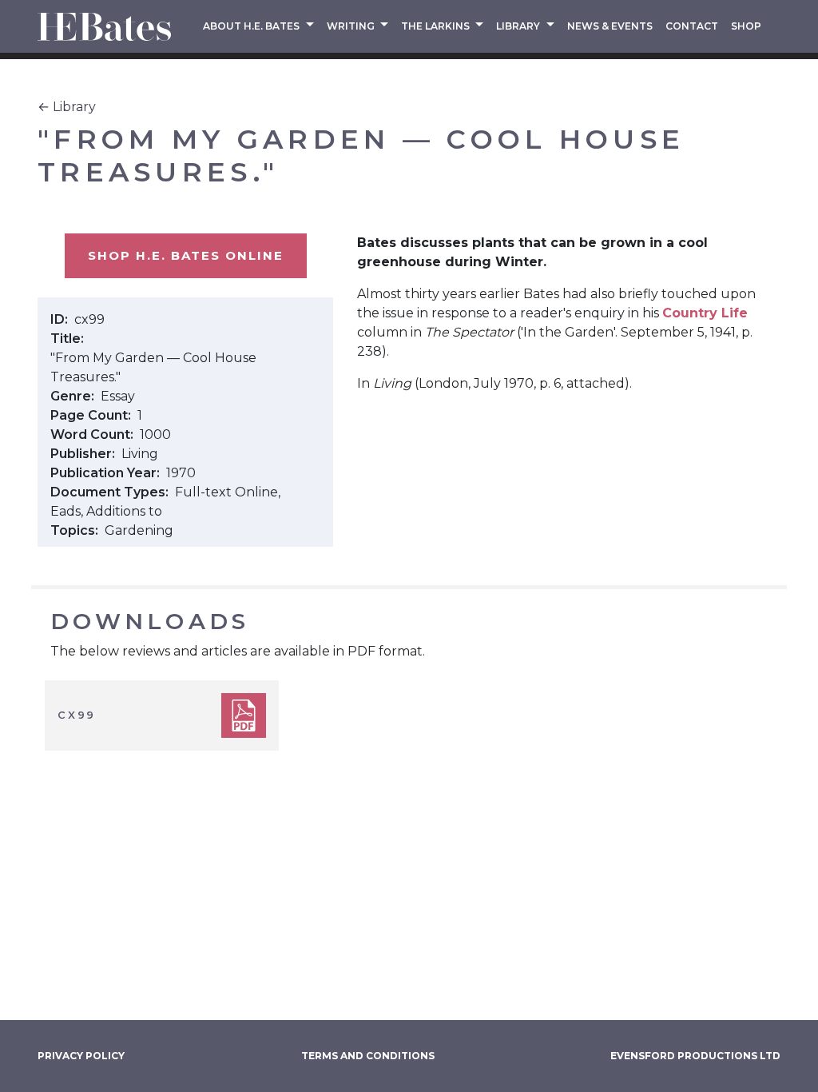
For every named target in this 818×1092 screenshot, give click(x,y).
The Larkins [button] (436, 26)
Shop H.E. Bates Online (186, 255)
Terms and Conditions (368, 1056)
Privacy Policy (81, 1056)
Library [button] (519, 26)
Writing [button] (352, 26)
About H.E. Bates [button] (252, 26)
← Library (67, 106)
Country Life (705, 313)
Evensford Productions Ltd (695, 1056)
